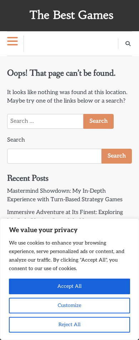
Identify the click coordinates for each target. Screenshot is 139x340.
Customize (69, 305)
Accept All (69, 286)
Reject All (69, 325)
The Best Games (71, 15)
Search (16, 140)
